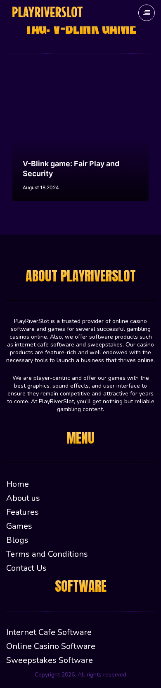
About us (23, 498)
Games (19, 526)
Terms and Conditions (47, 554)
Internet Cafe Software (49, 632)
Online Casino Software (50, 646)
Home (17, 484)
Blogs (17, 540)
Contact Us (26, 568)
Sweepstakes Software (49, 660)
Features (22, 512)
